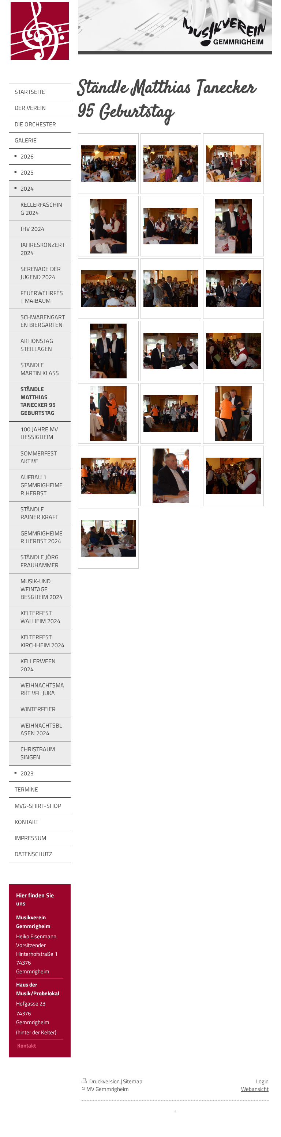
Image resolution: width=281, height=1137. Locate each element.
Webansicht (255, 1089)
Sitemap (132, 1081)
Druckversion (104, 1081)
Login (262, 1081)
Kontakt (26, 1045)
